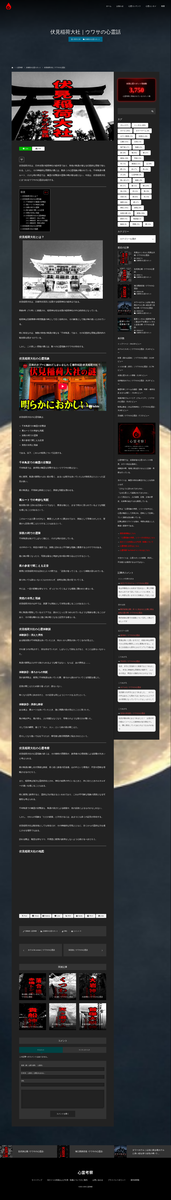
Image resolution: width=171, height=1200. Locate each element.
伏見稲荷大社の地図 (30, 229)
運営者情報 (135, 1180)
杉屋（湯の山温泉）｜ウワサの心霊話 (132, 358)
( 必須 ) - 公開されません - (33, 1073)
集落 (123, 224)
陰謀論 (137, 219)
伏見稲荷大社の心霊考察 (32, 226)
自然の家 (125, 213)
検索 (163, 6)
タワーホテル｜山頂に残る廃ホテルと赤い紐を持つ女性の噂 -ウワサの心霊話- (144, 305)
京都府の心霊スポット (92, 39)
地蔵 (138, 147)
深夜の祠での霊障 (32, 207)
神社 (65, 931)
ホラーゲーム (142, 131)
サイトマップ (37, 1180)
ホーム (108, 6)
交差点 (143, 136)
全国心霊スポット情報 (126, 375)
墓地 (124, 158)
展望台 (136, 164)
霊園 (135, 224)
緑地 (137, 208)
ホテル (125, 131)
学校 (137, 158)
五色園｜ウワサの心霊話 (127, 416)
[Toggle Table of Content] (45, 192)
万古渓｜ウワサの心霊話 (130, 661)
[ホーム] (12, 67)
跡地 (141, 213)
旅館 (138, 180)
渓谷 (123, 197)
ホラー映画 (126, 136)
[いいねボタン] (22, 159)
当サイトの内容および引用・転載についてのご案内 (67, 1180)
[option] (50, 1151)
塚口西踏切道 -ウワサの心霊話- (144, 287)
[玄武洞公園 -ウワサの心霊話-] (124, 275)
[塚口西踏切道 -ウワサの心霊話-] (124, 291)
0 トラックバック (84, 1050)
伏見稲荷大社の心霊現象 (32, 199)
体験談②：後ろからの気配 (39, 220)
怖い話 (124, 180)
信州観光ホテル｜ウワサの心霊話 (131, 381)
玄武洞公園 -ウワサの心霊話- (144, 270)
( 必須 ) (32, 1065)
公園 (124, 142)
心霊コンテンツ (134, 6)
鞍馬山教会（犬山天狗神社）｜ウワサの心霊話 (136, 407)
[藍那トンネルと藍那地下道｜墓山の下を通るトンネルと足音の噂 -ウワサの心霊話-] (124, 324)
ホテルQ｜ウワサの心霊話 (130, 687)
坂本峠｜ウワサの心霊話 (130, 635)
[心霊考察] (8, 6)
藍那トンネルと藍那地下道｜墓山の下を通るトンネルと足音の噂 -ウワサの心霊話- (144, 323)
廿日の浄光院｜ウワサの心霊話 (132, 713)
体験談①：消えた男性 (37, 218)
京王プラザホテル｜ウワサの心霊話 (134, 583)
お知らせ (119, 6)
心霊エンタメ (151, 6)
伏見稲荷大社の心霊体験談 (36, 216)
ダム (124, 125)
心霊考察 (34, 931)
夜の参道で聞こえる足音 (35, 210)
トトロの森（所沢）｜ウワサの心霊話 (132, 367)
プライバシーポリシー (117, 1180)
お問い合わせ (98, 1180)
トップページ (123, 344)
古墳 (137, 142)
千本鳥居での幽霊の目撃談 (36, 202)
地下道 (124, 147)
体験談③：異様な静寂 (37, 223)
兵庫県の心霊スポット (143, 260)
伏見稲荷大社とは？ (30, 196)
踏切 (123, 219)
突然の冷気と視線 (32, 213)
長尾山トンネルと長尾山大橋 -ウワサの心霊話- (144, 254)
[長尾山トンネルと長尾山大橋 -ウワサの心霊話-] (124, 258)
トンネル (140, 125)
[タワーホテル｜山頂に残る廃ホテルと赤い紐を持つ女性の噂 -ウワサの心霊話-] (124, 308)
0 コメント (41, 1050)
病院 (123, 202)
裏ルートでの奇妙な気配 (35, 205)
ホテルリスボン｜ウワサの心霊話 (131, 349)
